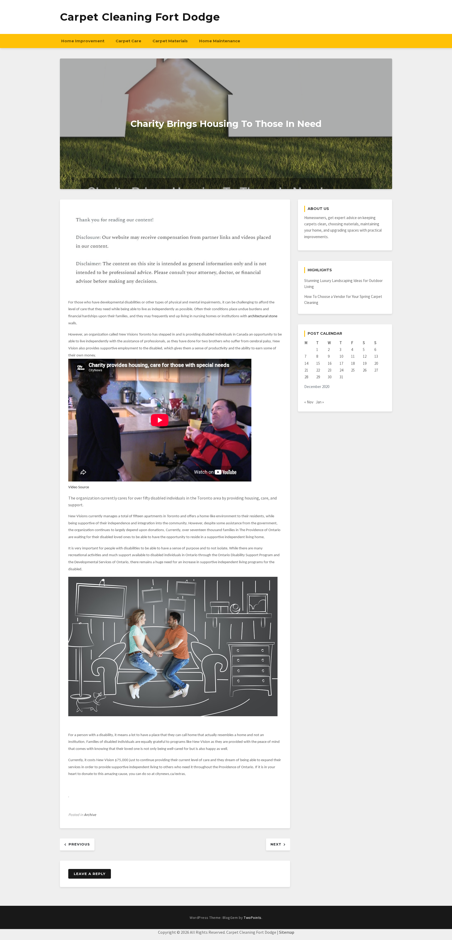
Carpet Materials (170, 40)
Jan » (320, 402)
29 (318, 376)
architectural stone (262, 316)
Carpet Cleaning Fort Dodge (140, 16)
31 (341, 376)
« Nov (308, 402)
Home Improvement (82, 40)
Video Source (78, 487)
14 (306, 363)
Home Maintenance (219, 40)
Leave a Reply (89, 874)
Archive (90, 814)
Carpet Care (128, 40)
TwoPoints (253, 917)
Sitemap (286, 932)
